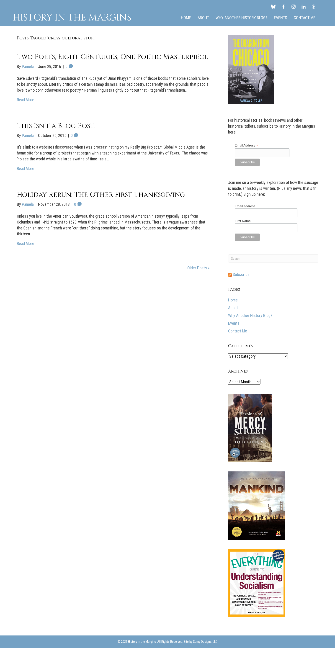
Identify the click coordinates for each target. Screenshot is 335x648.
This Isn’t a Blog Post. (56, 126)
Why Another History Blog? (241, 17)
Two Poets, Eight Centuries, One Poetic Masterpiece (112, 57)
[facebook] (283, 6)
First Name (243, 221)
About (203, 17)
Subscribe (241, 274)
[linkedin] (303, 6)
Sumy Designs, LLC (205, 641)
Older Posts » (198, 267)
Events (280, 17)
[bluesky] (273, 6)
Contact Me (304, 17)
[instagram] (293, 6)
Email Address (246, 145)
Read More (25, 99)
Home (186, 17)
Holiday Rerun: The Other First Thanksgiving (101, 194)
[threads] (313, 6)
